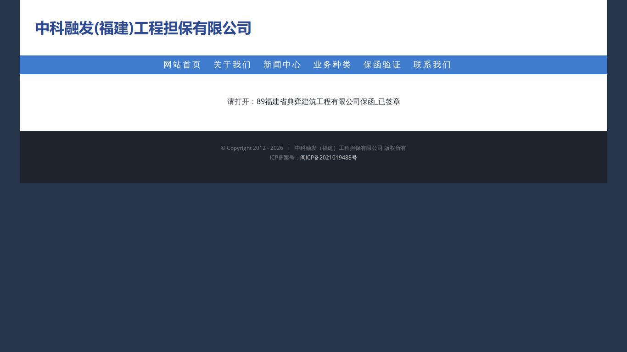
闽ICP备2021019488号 (328, 157)
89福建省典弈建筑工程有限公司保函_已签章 (328, 101)
